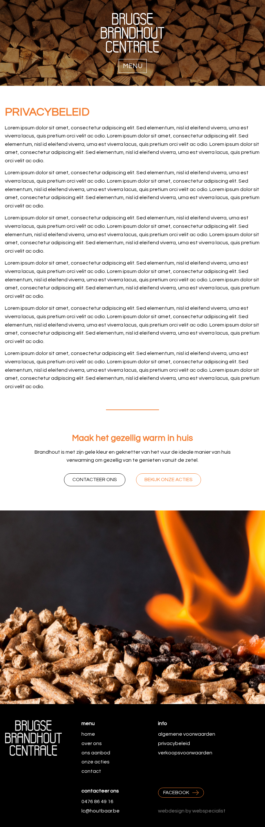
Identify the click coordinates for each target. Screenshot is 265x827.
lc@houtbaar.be (100, 810)
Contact (91, 771)
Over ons (91, 743)
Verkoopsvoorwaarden (185, 752)
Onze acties (95, 761)
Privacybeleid (174, 743)
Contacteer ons (94, 479)
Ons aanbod (95, 752)
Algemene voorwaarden (186, 734)
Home (88, 734)
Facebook (176, 792)
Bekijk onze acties (168, 479)
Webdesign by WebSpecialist (192, 810)
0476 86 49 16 (97, 801)
